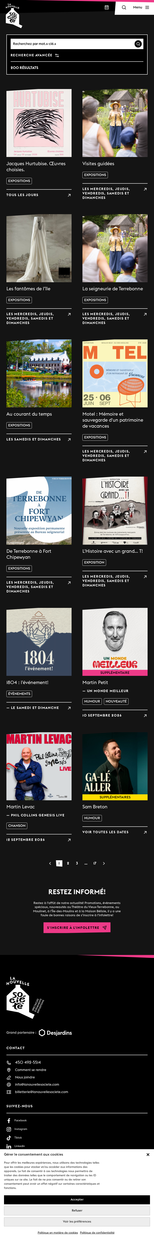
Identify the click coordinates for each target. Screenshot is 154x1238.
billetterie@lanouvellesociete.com (41, 1092)
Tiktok (18, 1137)
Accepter (77, 1199)
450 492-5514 (28, 1063)
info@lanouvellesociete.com (37, 1084)
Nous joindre (25, 1077)
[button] (148, 1154)
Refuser (77, 1210)
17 (94, 863)
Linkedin (19, 1146)
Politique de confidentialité (97, 1232)
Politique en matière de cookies (58, 1232)
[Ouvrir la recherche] (124, 7)
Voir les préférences (77, 1221)
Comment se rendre (30, 1070)
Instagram (20, 1129)
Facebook (20, 1120)
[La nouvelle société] (14, 15)
